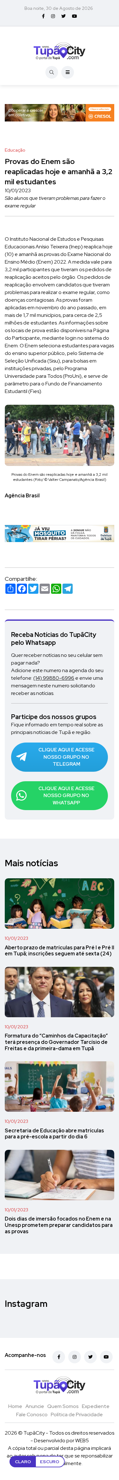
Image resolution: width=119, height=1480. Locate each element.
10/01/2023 (16, 938)
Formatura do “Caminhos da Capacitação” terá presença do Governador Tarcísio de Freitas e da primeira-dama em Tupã (56, 1042)
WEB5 (82, 1440)
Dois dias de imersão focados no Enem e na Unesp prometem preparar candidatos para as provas (59, 1225)
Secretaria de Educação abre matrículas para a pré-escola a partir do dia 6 (54, 1133)
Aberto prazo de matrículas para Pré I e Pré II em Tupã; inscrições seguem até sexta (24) (59, 950)
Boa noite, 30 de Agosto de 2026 (58, 8)
